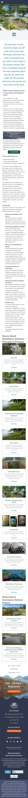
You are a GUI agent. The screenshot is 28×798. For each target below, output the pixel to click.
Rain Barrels (14, 530)
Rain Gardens (14, 386)
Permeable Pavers (14, 472)
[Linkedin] (21, 741)
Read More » (14, 628)
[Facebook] (7, 741)
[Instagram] (10, 741)
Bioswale (14, 358)
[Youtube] (17, 741)
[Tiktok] (14, 741)
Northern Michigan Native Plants (14, 501)
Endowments (14, 669)
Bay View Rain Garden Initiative (14, 620)
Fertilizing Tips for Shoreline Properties (14, 415)
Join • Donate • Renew (14, 665)
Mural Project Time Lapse (14, 584)
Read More (14, 367)
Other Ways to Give (14, 672)
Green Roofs (14, 443)
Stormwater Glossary (14, 557)
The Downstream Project (14, 749)
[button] (2, 2)
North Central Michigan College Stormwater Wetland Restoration (14, 650)
